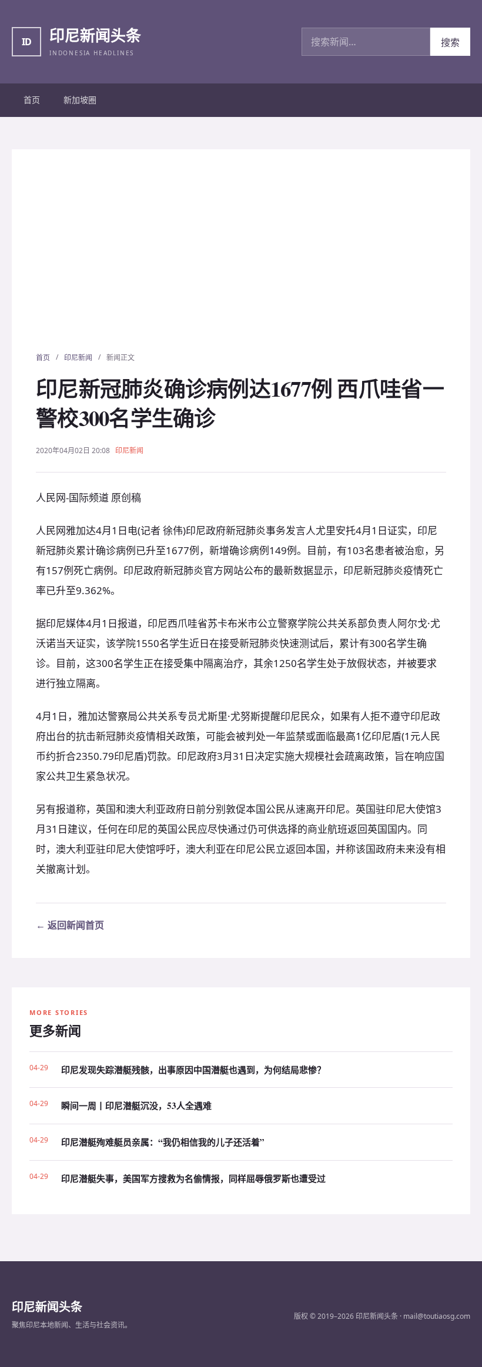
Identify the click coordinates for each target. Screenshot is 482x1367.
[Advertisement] (241, 264)
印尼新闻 (78, 358)
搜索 (450, 42)
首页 (32, 99)
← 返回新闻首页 (70, 925)
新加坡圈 (79, 99)
